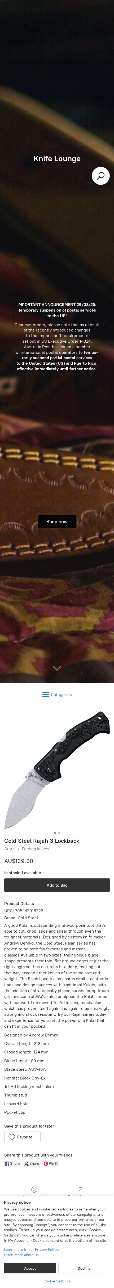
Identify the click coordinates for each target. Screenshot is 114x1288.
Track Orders (80, 1196)
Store (9, 848)
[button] (22, 1137)
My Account (34, 1196)
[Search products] (101, 176)
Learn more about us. (22, 1255)
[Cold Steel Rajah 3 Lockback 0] (57, 770)
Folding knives (35, 848)
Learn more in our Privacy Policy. (31, 1249)
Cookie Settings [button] (57, 1281)
